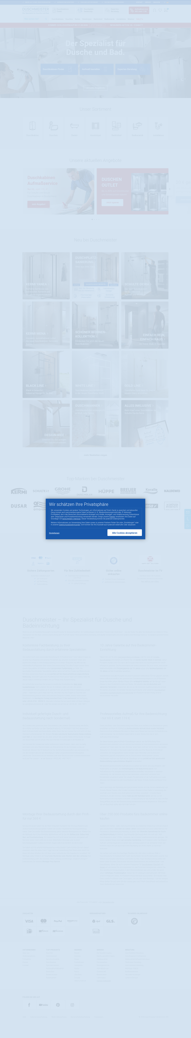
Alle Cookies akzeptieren (124, 533)
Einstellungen (54, 533)
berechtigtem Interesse (71, 519)
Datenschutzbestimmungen (69, 525)
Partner (112, 517)
